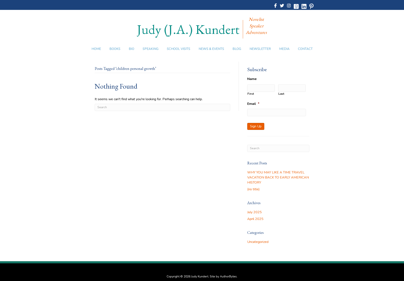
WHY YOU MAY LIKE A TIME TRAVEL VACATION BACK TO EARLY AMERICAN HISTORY (278, 177)
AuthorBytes (228, 276)
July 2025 (254, 212)
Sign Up (256, 126)
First (250, 94)
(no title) (253, 189)
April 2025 (255, 219)
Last (281, 94)
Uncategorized (257, 242)
